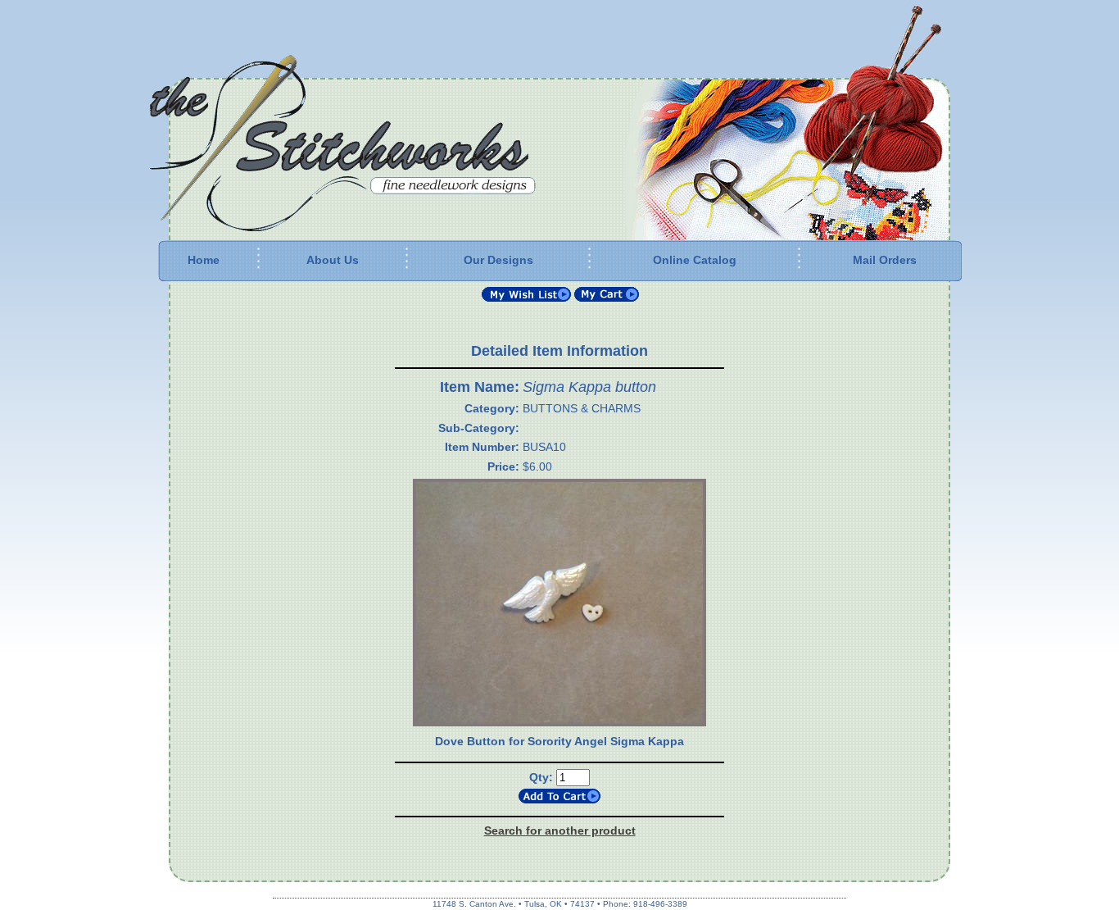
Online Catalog (694, 259)
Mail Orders (885, 259)
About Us (332, 259)
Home (204, 259)
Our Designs (498, 259)
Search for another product (560, 830)
